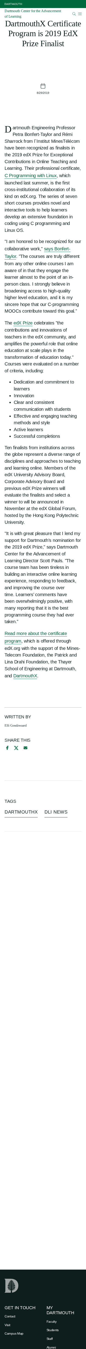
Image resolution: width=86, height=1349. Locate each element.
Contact (10, 1316)
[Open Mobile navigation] (79, 13)
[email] (25, 747)
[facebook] (7, 748)
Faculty (52, 1321)
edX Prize (23, 322)
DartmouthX (25, 675)
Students (53, 1330)
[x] (16, 748)
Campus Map (14, 1333)
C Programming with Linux (31, 175)
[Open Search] (74, 14)
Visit (7, 1325)
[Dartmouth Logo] (13, 4)
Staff (50, 1339)
